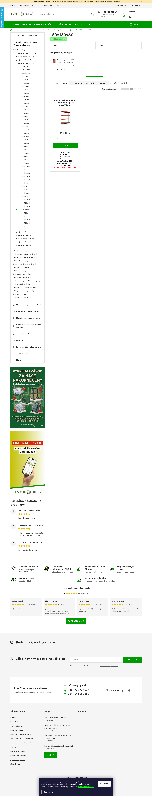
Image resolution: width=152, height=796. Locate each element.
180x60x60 (25, 120)
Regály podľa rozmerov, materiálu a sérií (27, 43)
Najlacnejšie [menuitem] (76, 83)
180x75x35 (25, 126)
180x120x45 (25, 196)
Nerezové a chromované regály (26, 254)
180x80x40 (25, 140)
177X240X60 (25, 73)
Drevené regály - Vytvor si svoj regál (28, 281)
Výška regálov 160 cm (26, 60)
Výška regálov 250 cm (26, 242)
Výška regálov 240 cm (26, 238)
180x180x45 (25, 216)
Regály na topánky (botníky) (24, 291)
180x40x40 (25, 93)
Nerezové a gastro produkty (29, 305)
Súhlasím (104, 783)
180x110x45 (25, 186)
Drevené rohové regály (23, 277)
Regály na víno (20, 294)
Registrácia (136, 5)
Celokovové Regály (22, 251)
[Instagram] (128, 690)
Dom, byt (20, 340)
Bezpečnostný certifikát (18, 755)
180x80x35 (25, 136)
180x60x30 (25, 110)
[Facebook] (122, 690)
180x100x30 (25, 166)
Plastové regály (20, 271)
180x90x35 (25, 150)
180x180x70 (25, 226)
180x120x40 (25, 193)
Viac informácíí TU (86, 786)
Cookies (13, 747)
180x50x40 (25, 106)
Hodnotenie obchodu (27, 5)
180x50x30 (25, 103)
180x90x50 (25, 160)
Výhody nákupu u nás (17, 760)
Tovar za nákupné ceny (26, 35)
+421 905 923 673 (110, 12)
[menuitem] (33, 24)
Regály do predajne (22, 267)
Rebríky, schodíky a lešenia (28, 311)
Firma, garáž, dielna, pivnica (28, 347)
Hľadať (92, 14)
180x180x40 (25, 213)
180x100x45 (25, 176)
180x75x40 (25, 130)
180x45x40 (25, 100)
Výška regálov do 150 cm (27, 53)
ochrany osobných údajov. (109, 666)
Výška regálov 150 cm (26, 56)
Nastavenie (48, 792)
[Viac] (135, 24)
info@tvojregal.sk (77, 685)
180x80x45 (25, 143)
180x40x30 (25, 90)
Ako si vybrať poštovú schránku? (55, 718)
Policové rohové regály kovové (26, 257)
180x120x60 (25, 203)
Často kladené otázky (46, 5)
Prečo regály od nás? (18, 751)
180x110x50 (25, 190)
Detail (65, 145)
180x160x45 (25, 206)
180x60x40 (25, 113)
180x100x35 (25, 170)
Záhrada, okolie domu (26, 334)
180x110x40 (25, 183)
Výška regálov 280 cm (26, 245)
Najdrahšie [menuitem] (90, 83)
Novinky (19, 360)
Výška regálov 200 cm (26, 232)
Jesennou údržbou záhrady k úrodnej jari (58, 746)
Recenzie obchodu (81, 777)
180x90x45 (25, 156)
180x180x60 (25, 223)
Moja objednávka (16, 764)
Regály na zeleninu (22, 297)
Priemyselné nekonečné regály (26, 264)
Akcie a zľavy (22, 353)
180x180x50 (25, 220)
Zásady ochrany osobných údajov (22, 743)
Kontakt (13, 5)
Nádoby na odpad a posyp (28, 318)
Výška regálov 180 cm (26, 63)
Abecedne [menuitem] (103, 83)
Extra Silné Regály (21, 261)
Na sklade (59, 39)
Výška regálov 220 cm (26, 235)
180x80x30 (25, 133)
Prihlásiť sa (132, 660)
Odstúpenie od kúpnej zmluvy (20, 734)
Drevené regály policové (24, 274)
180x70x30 (25, 123)
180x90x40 (25, 153)
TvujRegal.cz (69, 777)
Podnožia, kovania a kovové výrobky (28, 326)
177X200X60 (25, 70)
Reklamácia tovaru (16, 730)
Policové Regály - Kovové (24, 50)
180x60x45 (25, 116)
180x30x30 (25, 76)
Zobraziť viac (76, 621)
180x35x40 (25, 86)
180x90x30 (25, 146)
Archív (51, 755)
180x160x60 (25, 210)
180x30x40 (25, 80)
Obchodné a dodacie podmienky (21, 739)
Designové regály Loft (23, 284)
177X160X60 (25, 66)
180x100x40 (25, 173)
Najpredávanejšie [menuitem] (59, 83)
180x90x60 (25, 163)
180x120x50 (25, 200)
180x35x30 (25, 83)
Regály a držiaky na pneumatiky (26, 287)
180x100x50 (25, 180)
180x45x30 (25, 96)
